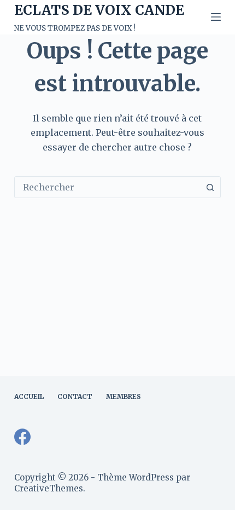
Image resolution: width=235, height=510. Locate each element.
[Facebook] (22, 436)
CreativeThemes (48, 488)
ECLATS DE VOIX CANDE (99, 10)
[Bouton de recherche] (209, 187)
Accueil (29, 396)
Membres (123, 396)
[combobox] (107, 187)
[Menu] (216, 17)
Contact (74, 396)
